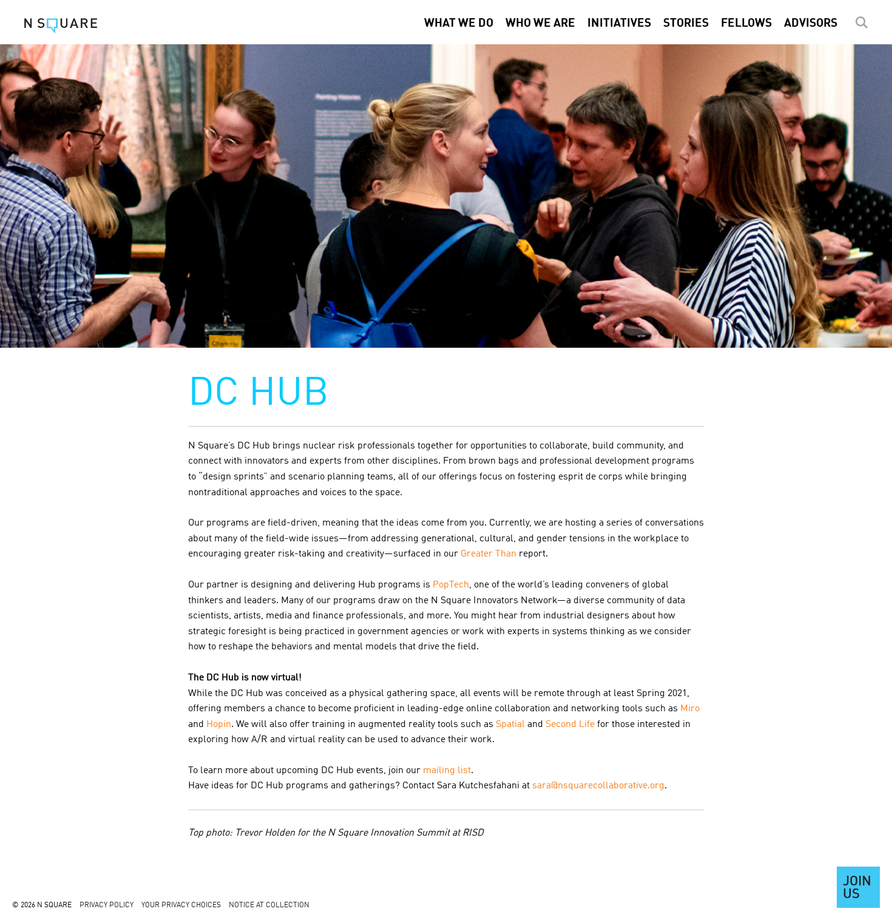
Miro (690, 709)
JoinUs (857, 888)
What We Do (458, 23)
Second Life (570, 724)
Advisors (810, 23)
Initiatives (619, 23)
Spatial (510, 724)
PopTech (451, 585)
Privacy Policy (106, 905)
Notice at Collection (269, 905)
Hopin (218, 724)
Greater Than (488, 554)
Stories (686, 23)
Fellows (746, 23)
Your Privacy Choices (181, 905)
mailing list (447, 771)
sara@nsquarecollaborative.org (598, 786)
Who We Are (540, 23)
